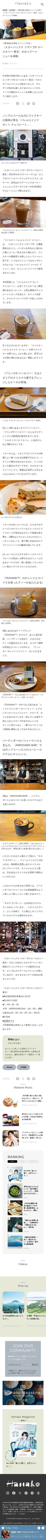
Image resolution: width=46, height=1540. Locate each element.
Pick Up (23, 1285)
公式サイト (9, 1021)
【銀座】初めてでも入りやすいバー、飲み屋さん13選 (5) (26, 1532)
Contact (22, 1514)
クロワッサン (28, 1523)
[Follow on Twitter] (20, 1493)
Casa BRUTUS (18, 1523)
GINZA (34, 1523)
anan (4, 1523)
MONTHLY (33, 1161)
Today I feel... (12, 1528)
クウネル (40, 1523)
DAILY (12, 1161)
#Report (9, 1067)
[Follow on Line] (32, 1493)
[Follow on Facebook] (14, 1493)
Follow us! (23, 1400)
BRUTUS (10, 1523)
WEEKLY (23, 1161)
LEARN (12, 10)
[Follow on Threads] (38, 1493)
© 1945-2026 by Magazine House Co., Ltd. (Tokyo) (23, 1518)
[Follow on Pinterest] (26, 1493)
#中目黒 (23, 1067)
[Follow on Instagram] (8, 1493)
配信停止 (35, 1364)
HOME (5, 10)
